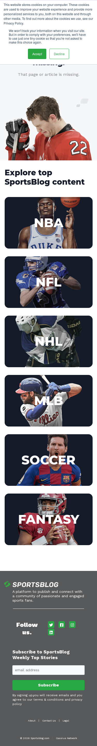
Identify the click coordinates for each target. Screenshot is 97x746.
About (31, 720)
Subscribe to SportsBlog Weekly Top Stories (41, 654)
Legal (66, 720)
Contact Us (49, 720)
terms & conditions (48, 699)
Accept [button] (37, 54)
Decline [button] (59, 54)
